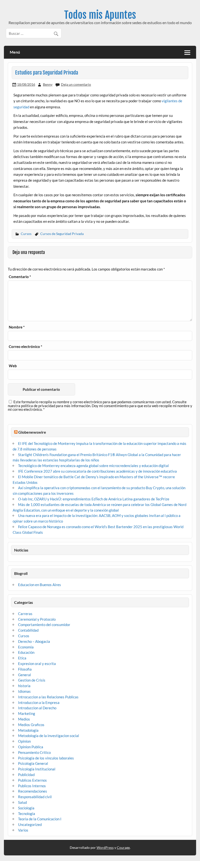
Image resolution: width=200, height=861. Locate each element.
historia (24, 685)
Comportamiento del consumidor (44, 624)
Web (13, 366)
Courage (123, 847)
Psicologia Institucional (36, 769)
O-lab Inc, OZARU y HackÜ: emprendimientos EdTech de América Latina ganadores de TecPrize (93, 499)
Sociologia (26, 808)
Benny (47, 84)
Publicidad (26, 774)
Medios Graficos (31, 724)
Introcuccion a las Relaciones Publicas (48, 697)
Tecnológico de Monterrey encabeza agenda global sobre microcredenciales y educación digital (93, 465)
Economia (26, 647)
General (24, 675)
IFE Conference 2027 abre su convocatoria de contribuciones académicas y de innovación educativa (97, 471)
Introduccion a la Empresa (39, 702)
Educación (26, 652)
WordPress (105, 847)
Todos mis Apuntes (100, 15)
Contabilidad (28, 630)
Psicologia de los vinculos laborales (46, 758)
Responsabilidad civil (35, 797)
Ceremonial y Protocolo (37, 619)
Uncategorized (30, 824)
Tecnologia (26, 813)
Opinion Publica (30, 747)
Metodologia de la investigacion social (48, 735)
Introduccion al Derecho (37, 708)
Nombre (17, 327)
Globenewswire (32, 432)
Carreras (25, 613)
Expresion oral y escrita (37, 663)
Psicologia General (33, 763)
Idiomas (24, 691)
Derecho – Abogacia (34, 641)
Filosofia (25, 669)
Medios (24, 719)
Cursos (26, 234)
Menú (15, 52)
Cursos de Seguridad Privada (62, 234)
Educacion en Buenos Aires (39, 584)
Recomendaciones (32, 791)
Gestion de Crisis (31, 680)
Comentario (20, 277)
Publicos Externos (32, 780)
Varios (23, 830)
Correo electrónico (25, 346)
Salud (22, 802)
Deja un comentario (76, 84)
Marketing (26, 713)
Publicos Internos (32, 786)
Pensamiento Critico (34, 752)
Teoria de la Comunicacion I (39, 819)
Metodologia (28, 730)
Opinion (24, 741)
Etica (22, 658)
